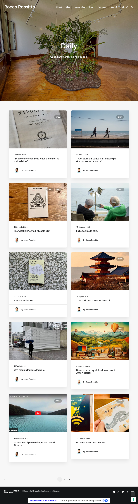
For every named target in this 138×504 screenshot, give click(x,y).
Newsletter (80, 7)
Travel (57, 329)
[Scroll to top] (133, 493)
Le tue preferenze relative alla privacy (81, 500)
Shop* (125, 7)
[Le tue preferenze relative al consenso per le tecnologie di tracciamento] (133, 499)
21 (78, 479)
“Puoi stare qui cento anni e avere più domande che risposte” (96, 160)
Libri (91, 7)
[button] (132, 7)
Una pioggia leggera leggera (29, 370)
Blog (68, 7)
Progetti (114, 7)
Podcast (102, 7)
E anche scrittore (23, 300)
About (59, 7)
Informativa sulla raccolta (43, 500)
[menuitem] (59, 7)
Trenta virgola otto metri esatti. (93, 300)
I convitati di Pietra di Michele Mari (32, 231)
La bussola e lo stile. (87, 231)
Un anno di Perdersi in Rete (90, 442)
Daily (58, 117)
